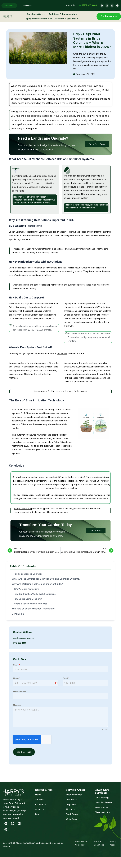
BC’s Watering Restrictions (26, 589)
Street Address (19, 691)
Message (17, 705)
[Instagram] (12, 823)
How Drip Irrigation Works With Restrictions (35, 594)
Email (66, 678)
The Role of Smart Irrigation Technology (33, 608)
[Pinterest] (6, 829)
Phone (16, 678)
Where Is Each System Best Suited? (31, 603)
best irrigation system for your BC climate (48, 115)
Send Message (24, 752)
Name (16, 665)
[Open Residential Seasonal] (78, 18)
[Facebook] (6, 823)
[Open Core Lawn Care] (45, 14)
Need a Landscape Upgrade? (28, 574)
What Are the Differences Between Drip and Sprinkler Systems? (46, 578)
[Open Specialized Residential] (51, 18)
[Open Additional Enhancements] (77, 14)
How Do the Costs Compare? (28, 599)
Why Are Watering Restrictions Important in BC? (37, 584)
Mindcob (7, 846)
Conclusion (18, 613)
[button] (97, 144)
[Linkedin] (19, 823)
